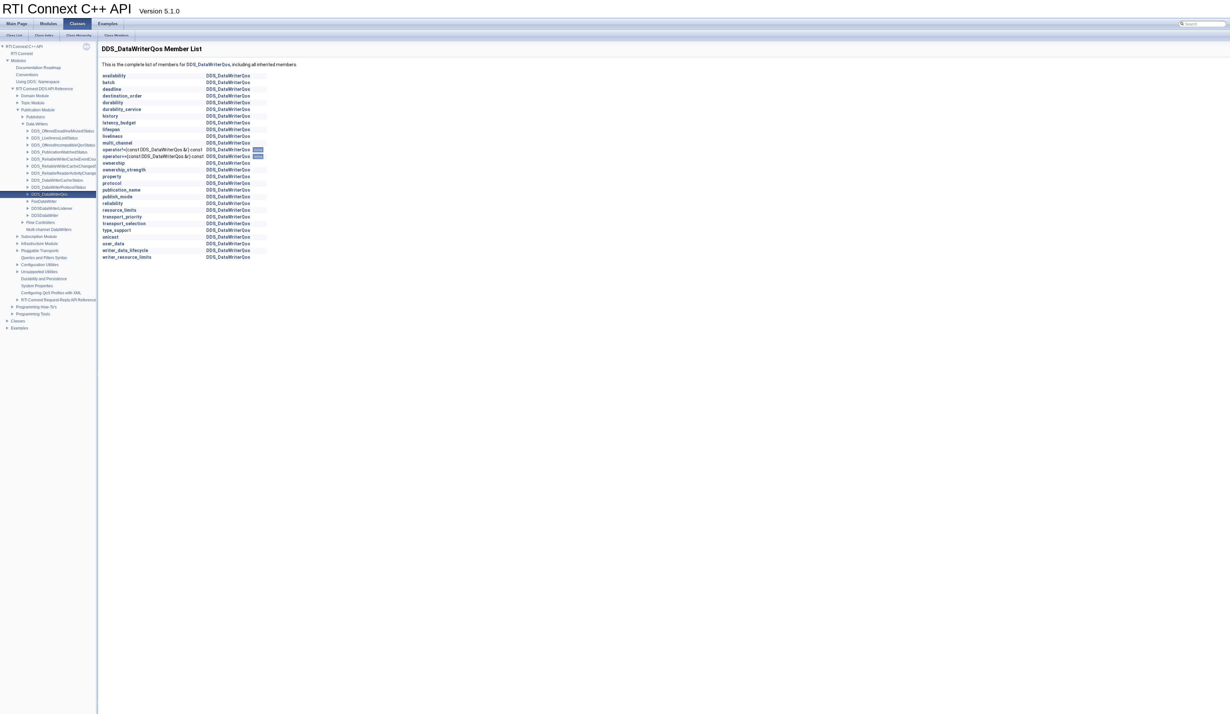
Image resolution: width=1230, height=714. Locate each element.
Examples (19, 328)
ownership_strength (124, 169)
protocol (111, 183)
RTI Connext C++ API (24, 46)
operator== (114, 156)
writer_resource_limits (127, 257)
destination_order (122, 96)
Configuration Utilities (40, 265)
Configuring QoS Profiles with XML (51, 293)
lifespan (111, 129)
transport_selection (124, 223)
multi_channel (117, 143)
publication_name (121, 190)
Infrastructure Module (39, 244)
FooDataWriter (44, 201)
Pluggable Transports (40, 251)
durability (112, 102)
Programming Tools (33, 314)
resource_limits (119, 210)
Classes (18, 321)
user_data (113, 243)
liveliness (112, 136)
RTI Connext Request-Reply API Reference (58, 300)
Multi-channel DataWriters (48, 229)
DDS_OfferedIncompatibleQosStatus (63, 145)
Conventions (27, 75)
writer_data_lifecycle (125, 250)
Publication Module (38, 110)
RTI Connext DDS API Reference (44, 89)
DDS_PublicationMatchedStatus (59, 152)
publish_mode (117, 196)
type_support (116, 230)
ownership (113, 163)
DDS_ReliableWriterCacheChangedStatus (68, 166)
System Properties (37, 286)
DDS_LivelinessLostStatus (54, 138)
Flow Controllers (40, 222)
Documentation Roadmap (38, 68)
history (110, 116)
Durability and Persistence (44, 279)
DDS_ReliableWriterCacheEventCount (65, 159)
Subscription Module (39, 236)
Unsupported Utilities (39, 272)
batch (108, 82)
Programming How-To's (36, 307)
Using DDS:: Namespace (38, 82)
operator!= (114, 149)
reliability (112, 203)
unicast (110, 237)
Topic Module (33, 103)
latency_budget (119, 122)
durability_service (121, 109)
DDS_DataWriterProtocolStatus (58, 187)
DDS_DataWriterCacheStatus (57, 180)
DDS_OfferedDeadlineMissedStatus (62, 131)
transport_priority (122, 216)
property (111, 176)
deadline (111, 89)
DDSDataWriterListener (51, 208)
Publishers (35, 117)
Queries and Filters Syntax (44, 258)
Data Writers (37, 124)
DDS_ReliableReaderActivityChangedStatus (70, 173)
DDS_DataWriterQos (49, 194)
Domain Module (35, 96)
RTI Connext (22, 54)
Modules (18, 61)
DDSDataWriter (44, 215)
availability (114, 75)
